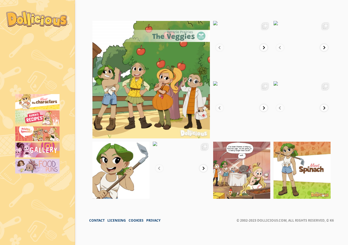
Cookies (136, 220)
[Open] (151, 79)
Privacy (153, 220)
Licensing (116, 220)
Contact (97, 220)
